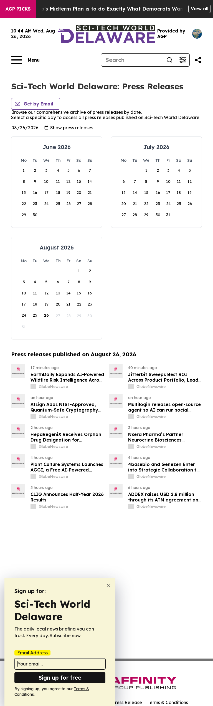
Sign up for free (60, 677)
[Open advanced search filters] (182, 60)
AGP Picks (18, 9)
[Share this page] (198, 59)
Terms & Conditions (168, 702)
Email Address (32, 652)
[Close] (108, 585)
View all (199, 8)
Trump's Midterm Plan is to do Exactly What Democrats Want (107, 9)
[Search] (169, 60)
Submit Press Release (119, 702)
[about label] (33, 386)
